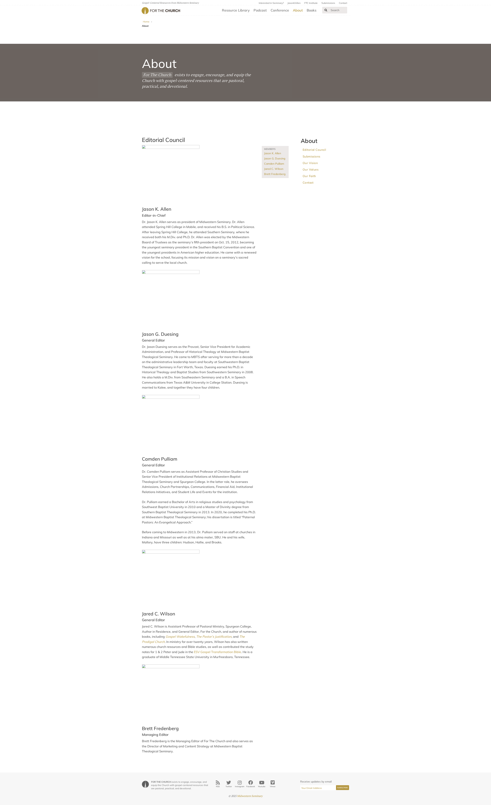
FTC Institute (311, 3)
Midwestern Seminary (250, 796)
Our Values (311, 169)
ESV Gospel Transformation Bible (217, 652)
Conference (280, 10)
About (298, 10)
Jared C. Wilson (273, 169)
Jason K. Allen (272, 153)
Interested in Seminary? (271, 3)
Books (311, 10)
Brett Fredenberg (275, 174)
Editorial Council (314, 150)
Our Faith (309, 176)
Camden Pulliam (274, 163)
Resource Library (236, 10)
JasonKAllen (294, 3)
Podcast (260, 10)
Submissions (328, 3)
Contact (343, 3)
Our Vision (310, 163)
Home (146, 21)
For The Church (157, 74)
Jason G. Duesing (274, 158)
